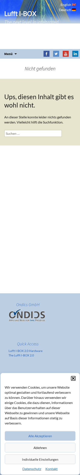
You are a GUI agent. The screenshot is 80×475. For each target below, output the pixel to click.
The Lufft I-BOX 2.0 (21, 355)
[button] (73, 378)
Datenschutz (31, 469)
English (66, 5)
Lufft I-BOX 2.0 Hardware (25, 351)
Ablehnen (40, 448)
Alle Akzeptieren (40, 436)
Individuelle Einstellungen (40, 459)
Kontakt (51, 469)
